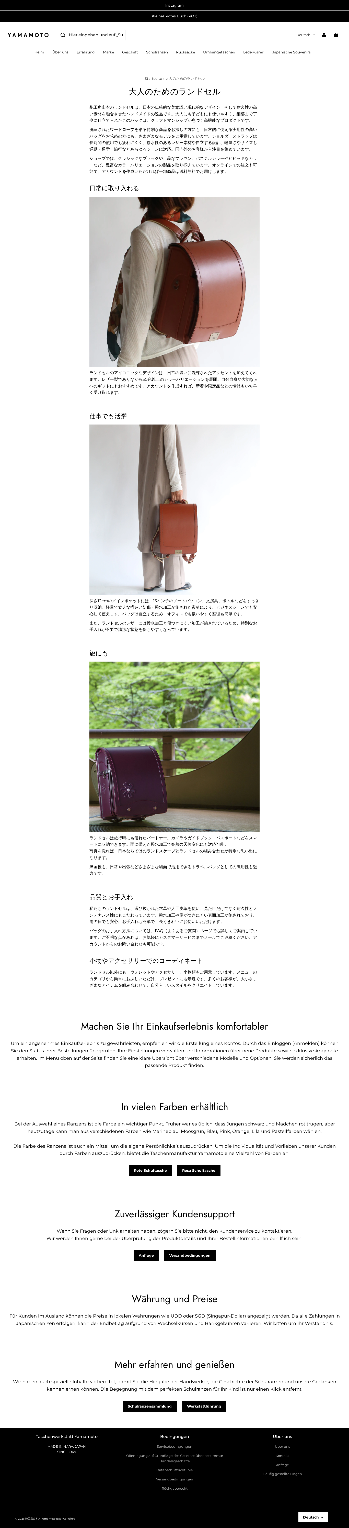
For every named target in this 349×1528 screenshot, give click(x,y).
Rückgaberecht (175, 1488)
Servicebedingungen (174, 1446)
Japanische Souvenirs (291, 52)
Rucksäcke (185, 52)
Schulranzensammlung (150, 1406)
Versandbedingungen (190, 1255)
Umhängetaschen (219, 52)
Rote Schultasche (150, 1170)
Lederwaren (253, 52)
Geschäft (130, 52)
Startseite (153, 78)
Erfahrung (86, 52)
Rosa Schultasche (198, 1170)
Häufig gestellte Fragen (282, 1474)
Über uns (60, 52)
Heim (39, 52)
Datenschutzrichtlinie (174, 1470)
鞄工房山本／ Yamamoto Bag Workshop (50, 1518)
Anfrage (146, 1255)
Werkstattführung (204, 1406)
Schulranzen (157, 52)
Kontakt (282, 1456)
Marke (108, 52)
